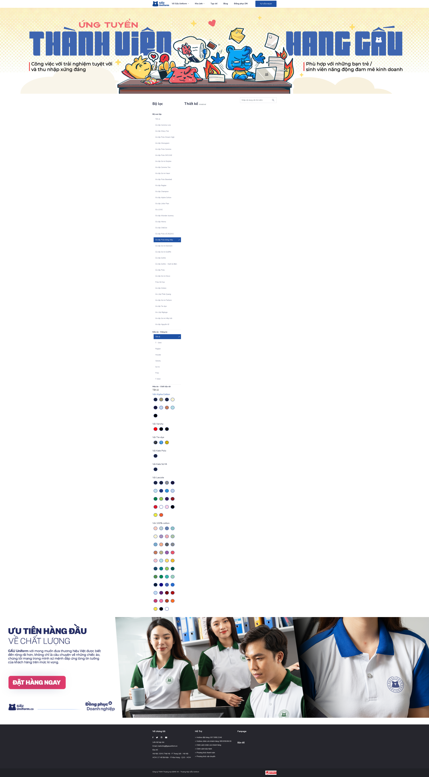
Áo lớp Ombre (160, 288)
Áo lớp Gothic (160, 258)
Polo (157, 373)
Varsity (158, 361)
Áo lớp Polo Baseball (163, 179)
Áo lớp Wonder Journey (164, 215)
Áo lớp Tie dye (161, 306)
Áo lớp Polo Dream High (164, 137)
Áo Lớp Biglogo (161, 312)
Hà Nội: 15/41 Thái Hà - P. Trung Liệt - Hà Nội (170, 753)
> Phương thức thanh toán (205, 752)
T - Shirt (158, 342)
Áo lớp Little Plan (162, 203)
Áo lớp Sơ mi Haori (162, 173)
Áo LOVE (159, 209)
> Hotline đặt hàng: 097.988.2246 (208, 737)
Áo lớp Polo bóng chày (164, 240)
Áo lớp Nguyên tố (162, 324)
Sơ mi (157, 367)
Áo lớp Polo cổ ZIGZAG (164, 234)
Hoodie (158, 355)
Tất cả (157, 119)
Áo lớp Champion (162, 191)
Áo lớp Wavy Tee (162, 131)
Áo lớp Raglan (160, 185)
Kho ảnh (199, 3)
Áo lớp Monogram (162, 143)
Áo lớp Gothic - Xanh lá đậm (166, 264)
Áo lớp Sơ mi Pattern (163, 300)
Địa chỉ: (155, 750)
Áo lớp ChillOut (161, 227)
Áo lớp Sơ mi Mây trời (163, 318)
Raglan (158, 349)
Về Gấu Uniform (179, 3)
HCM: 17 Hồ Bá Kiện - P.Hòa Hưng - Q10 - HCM (171, 757)
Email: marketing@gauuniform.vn (164, 746)
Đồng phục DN (241, 3)
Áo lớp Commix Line (163, 125)
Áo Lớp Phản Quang (163, 294)
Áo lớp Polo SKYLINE (163, 155)
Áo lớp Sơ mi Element (163, 246)
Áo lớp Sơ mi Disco (162, 276)
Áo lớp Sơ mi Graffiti (163, 252)
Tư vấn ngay (266, 4)
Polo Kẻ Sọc (160, 282)
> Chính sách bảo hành (203, 749)
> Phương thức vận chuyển (205, 756)
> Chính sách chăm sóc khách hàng (208, 745)
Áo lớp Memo (160, 221)
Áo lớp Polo (160, 270)
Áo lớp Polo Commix (163, 149)
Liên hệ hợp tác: (158, 742)
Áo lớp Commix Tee (162, 167)
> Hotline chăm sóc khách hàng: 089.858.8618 (213, 741)
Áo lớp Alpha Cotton (163, 197)
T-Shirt (158, 379)
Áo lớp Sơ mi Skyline (163, 161)
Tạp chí (214, 3)
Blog (225, 3)
